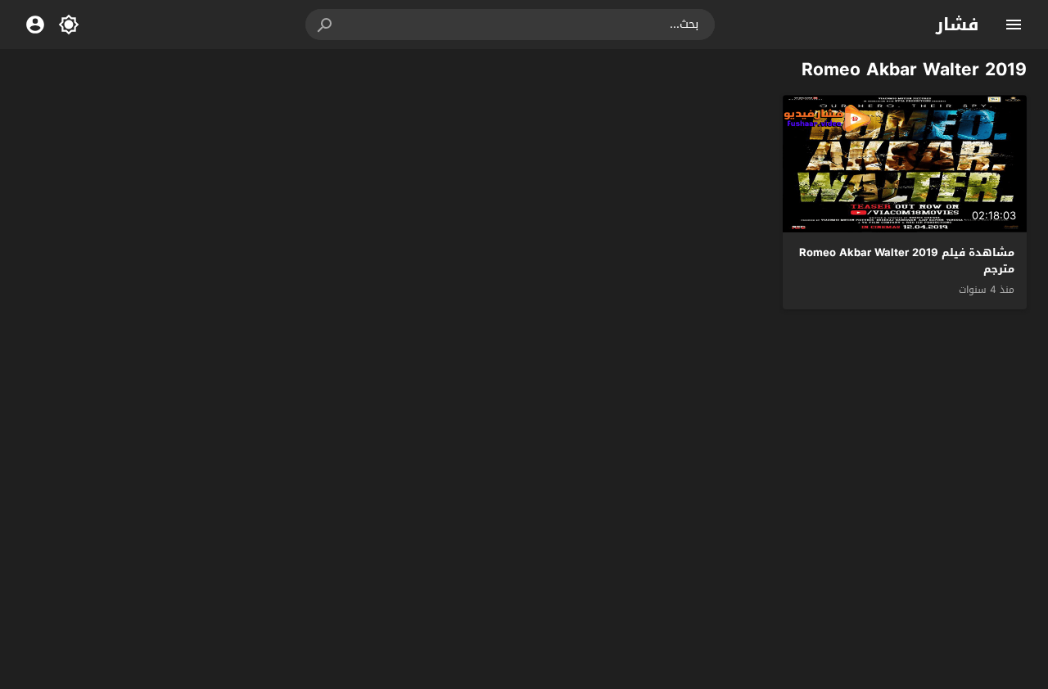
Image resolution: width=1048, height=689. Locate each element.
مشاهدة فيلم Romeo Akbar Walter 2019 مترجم (906, 261)
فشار (957, 24)
